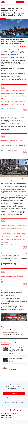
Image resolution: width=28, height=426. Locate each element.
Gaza (14, 329)
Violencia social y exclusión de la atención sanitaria (13, 335)
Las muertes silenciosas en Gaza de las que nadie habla (16, 359)
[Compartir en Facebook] (20, 46)
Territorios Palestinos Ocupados (10, 332)
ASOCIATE (20, 1)
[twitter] (14, 410)
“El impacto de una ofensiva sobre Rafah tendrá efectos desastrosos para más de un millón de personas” (16, 349)
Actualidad (3, 5)
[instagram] (3, 410)
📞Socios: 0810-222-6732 (6, 417)
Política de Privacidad (15, 422)
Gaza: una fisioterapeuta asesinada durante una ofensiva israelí (15, 368)
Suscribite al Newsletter (14, 398)
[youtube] (10, 410)
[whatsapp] (24, 410)
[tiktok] (21, 410)
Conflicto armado (7, 329)
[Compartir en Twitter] (22, 46)
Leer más (11, 353)
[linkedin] (17, 410)
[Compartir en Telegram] (25, 46)
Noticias (8, 5)
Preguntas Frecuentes (7, 422)
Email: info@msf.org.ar (6, 415)
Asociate (14, 393)
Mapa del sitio (22, 422)
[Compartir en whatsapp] (24, 46)
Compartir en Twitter (11, 108)
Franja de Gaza (14, 54)
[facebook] (7, 410)
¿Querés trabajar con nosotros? (14, 402)
